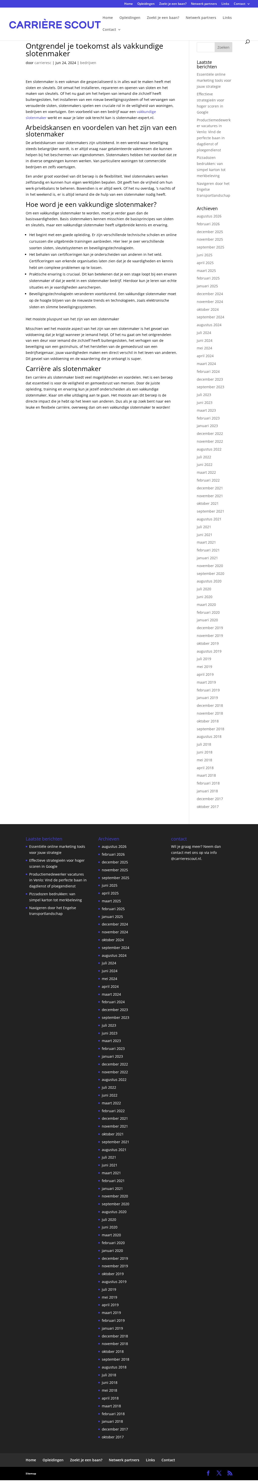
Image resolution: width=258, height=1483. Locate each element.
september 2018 (210, 728)
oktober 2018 (208, 721)
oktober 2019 (208, 643)
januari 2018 (207, 791)
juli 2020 (204, 588)
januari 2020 (207, 620)
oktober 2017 (208, 806)
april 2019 (205, 674)
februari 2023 (208, 418)
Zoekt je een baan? (172, 4)
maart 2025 (206, 270)
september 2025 (210, 247)
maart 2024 (206, 363)
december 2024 (210, 293)
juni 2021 (204, 534)
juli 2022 (204, 457)
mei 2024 (204, 348)
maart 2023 (206, 410)
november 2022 (210, 441)
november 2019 (210, 635)
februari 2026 (208, 223)
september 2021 (210, 511)
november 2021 (210, 495)
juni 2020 (204, 596)
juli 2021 (204, 526)
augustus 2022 (209, 449)
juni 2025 (204, 255)
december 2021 (210, 488)
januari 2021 (207, 557)
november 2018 (210, 713)
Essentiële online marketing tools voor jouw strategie (214, 80)
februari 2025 (208, 278)
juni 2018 (204, 752)
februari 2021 (208, 550)
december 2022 (210, 433)
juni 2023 (204, 402)
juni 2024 (204, 340)
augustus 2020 (209, 581)
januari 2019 (207, 697)
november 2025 (210, 239)
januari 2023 (207, 425)
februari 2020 (208, 612)
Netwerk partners (204, 4)
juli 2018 (204, 744)
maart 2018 (206, 775)
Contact (239, 4)
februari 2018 (208, 783)
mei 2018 (204, 760)
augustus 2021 (209, 519)
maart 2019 (206, 682)
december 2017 (210, 798)
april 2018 (205, 767)
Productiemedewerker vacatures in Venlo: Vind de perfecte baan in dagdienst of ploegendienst (58, 880)
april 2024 (205, 355)
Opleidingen (146, 4)
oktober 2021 (208, 503)
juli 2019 (204, 658)
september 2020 (210, 573)
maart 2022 (206, 472)
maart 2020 (206, 604)
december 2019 (210, 627)
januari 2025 (207, 286)
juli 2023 (204, 394)
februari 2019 (208, 690)
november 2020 (210, 565)
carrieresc (43, 62)
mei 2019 (204, 666)
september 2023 (210, 386)
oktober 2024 (208, 309)
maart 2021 (206, 542)
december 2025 (210, 231)
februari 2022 (208, 480)
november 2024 (210, 301)
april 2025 (205, 262)
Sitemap (31, 1473)
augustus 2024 (209, 324)
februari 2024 (208, 371)
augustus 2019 (209, 651)
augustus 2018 (209, 736)
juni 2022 (204, 464)
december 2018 (210, 705)
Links (225, 4)
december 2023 (210, 379)
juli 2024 (204, 332)
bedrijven (88, 62)
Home (128, 4)
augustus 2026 (209, 216)
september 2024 (210, 317)
